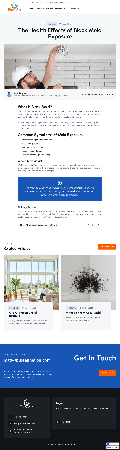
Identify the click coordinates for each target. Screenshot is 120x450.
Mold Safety (52, 24)
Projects (58, 9)
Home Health (14, 308)
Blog (66, 9)
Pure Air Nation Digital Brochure (22, 314)
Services (49, 9)
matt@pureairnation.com (26, 360)
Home (32, 9)
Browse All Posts (107, 247)
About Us (40, 9)
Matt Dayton (20, 93)
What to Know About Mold (83, 312)
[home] (15, 6)
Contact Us (74, 9)
